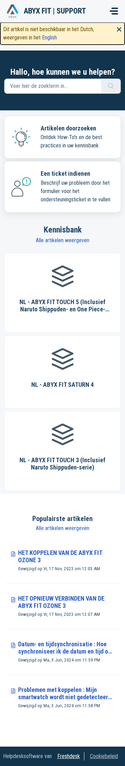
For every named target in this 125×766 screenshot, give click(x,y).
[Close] (119, 28)
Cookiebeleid (104, 756)
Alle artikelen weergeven (62, 240)
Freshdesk (68, 756)
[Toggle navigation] (114, 11)
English (49, 37)
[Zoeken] (111, 86)
